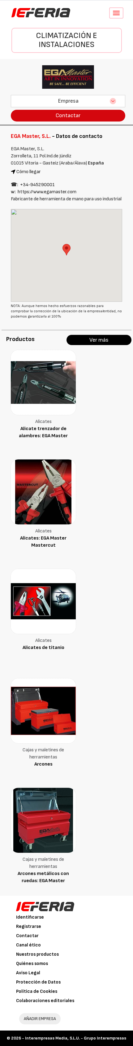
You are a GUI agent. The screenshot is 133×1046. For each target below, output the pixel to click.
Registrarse (28, 926)
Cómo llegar (28, 172)
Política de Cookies (36, 991)
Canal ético (28, 945)
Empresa (68, 101)
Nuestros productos (37, 954)
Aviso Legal (28, 973)
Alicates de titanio (43, 648)
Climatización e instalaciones (66, 40)
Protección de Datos (38, 982)
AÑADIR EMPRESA (40, 1018)
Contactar (68, 115)
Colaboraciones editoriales (45, 1001)
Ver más (99, 340)
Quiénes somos (32, 964)
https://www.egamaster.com (47, 192)
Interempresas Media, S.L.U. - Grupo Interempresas (75, 1038)
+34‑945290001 (37, 185)
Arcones (43, 764)
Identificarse (30, 917)
